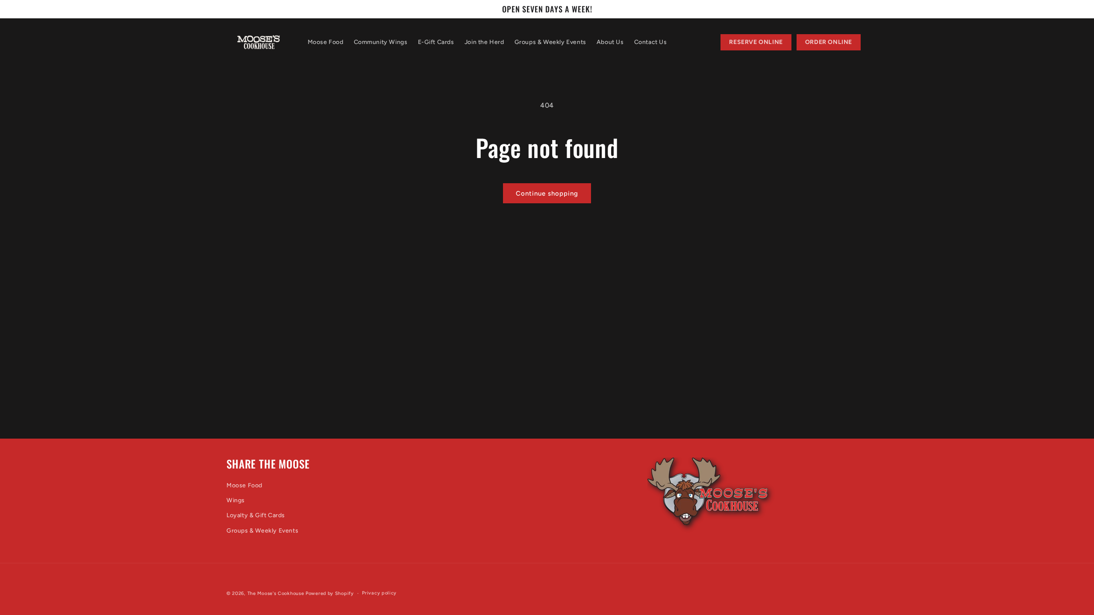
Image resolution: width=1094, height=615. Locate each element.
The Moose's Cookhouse (275, 593)
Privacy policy (379, 593)
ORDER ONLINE (828, 42)
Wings (235, 500)
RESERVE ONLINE (755, 42)
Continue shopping (547, 193)
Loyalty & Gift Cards (255, 515)
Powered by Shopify (330, 593)
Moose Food (244, 485)
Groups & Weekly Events (262, 530)
